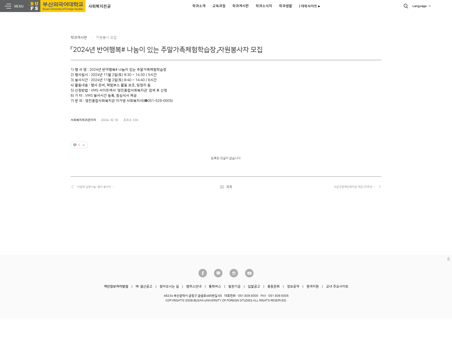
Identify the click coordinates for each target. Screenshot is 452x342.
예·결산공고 (144, 286)
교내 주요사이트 (337, 286)
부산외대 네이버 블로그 (218, 273)
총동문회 (273, 286)
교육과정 (219, 6)
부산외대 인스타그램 (234, 273)
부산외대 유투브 (249, 273)
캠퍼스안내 (194, 286)
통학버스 (215, 286)
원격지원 (313, 286)
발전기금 (234, 286)
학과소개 (199, 6)
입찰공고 (254, 286)
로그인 (449, 259)
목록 (229, 187)
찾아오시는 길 (169, 286)
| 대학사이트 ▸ (309, 6)
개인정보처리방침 (116, 286)
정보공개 (293, 286)
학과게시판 (240, 6)
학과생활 (285, 6)
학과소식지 (264, 6)
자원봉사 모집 (106, 38)
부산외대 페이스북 (202, 273)
